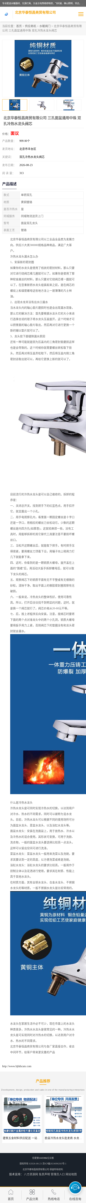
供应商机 (30, 26)
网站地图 (71, 1174)
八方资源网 (31, 1174)
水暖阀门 (45, 26)
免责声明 (44, 1174)
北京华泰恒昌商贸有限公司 (36, 1169)
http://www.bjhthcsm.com (16, 1066)
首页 (19, 26)
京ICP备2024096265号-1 (54, 1163)
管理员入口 (58, 1174)
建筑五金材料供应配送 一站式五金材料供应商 (31, 1138)
